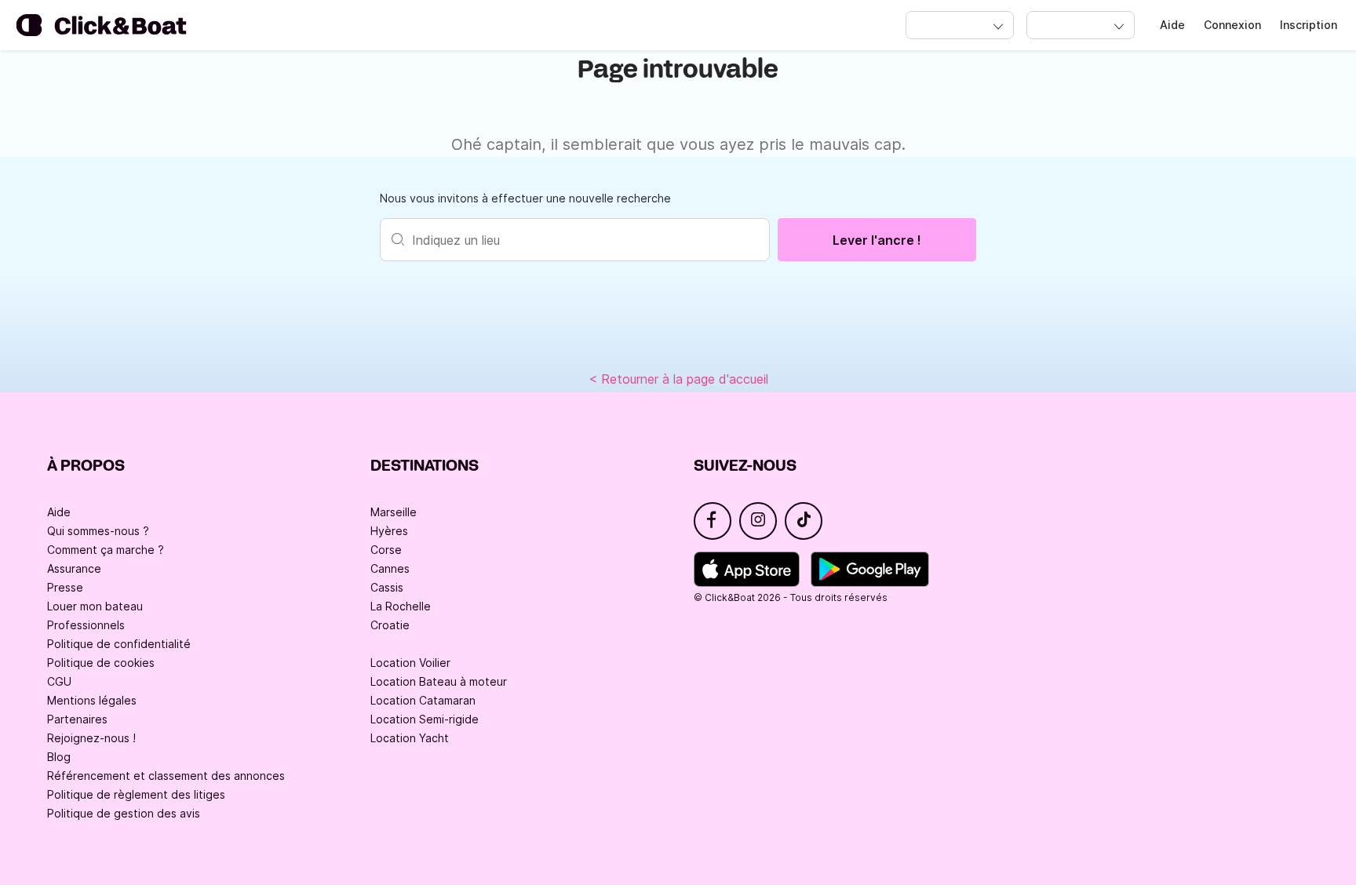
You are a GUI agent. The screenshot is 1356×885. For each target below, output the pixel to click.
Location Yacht (409, 738)
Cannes (390, 568)
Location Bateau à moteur (438, 681)
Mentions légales (92, 700)
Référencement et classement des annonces (166, 775)
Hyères (389, 530)
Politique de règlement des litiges (136, 794)
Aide (1172, 24)
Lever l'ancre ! (877, 240)
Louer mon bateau (95, 606)
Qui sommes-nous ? (98, 530)
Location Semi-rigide (424, 719)
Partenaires (77, 719)
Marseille (393, 512)
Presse (65, 587)
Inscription (1308, 24)
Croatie (390, 625)
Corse (386, 549)
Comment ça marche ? (105, 549)
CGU (59, 681)
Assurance (74, 568)
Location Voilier (410, 662)
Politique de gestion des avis (123, 813)
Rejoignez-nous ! (91, 738)
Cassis (386, 587)
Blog (59, 756)
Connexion (1232, 24)
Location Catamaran (423, 700)
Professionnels (86, 625)
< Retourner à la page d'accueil (678, 379)
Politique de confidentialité (119, 643)
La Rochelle (400, 606)
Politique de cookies (101, 662)
